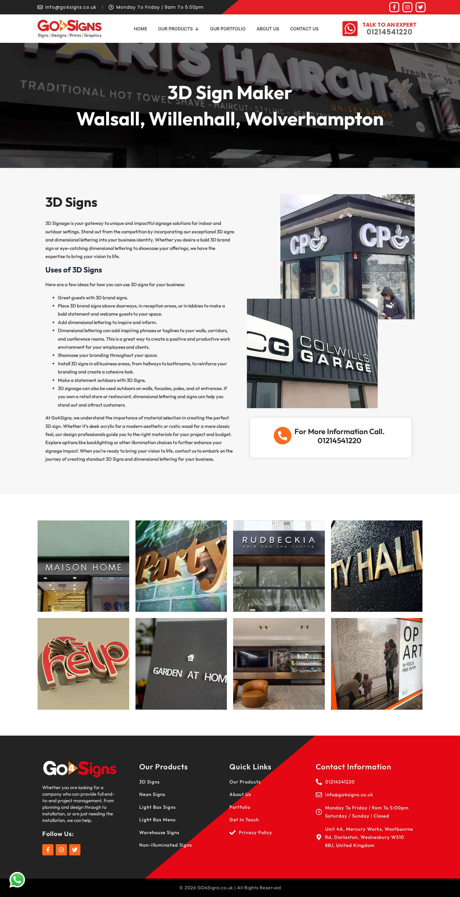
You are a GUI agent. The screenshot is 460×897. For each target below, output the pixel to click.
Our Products (175, 28)
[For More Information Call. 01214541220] (282, 435)
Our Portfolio (228, 28)
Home (140, 28)
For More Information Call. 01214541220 (339, 436)
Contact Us (304, 28)
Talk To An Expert (389, 24)
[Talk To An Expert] (350, 28)
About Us (268, 28)
